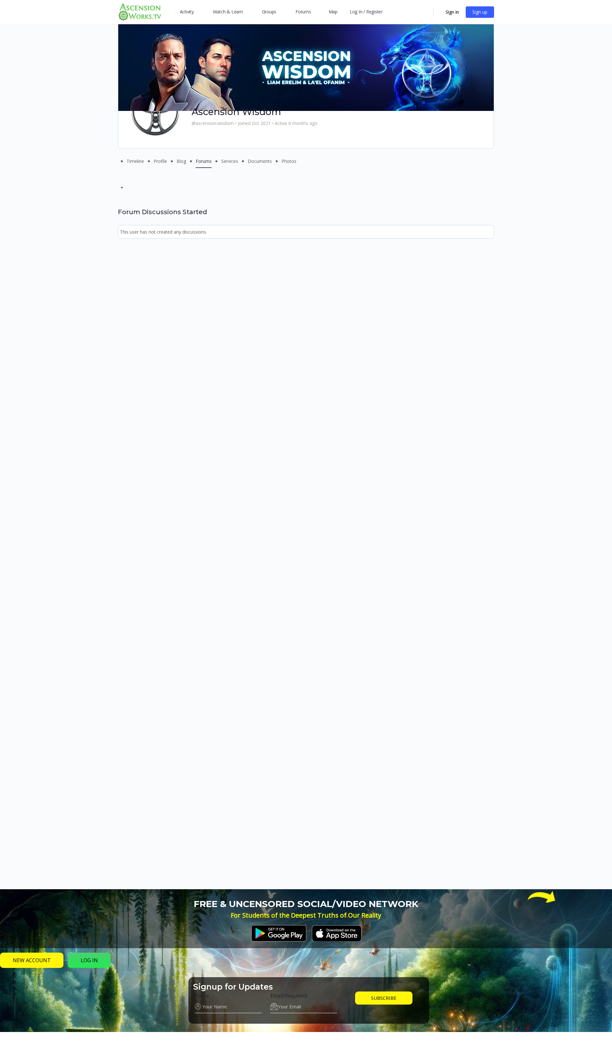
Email (289, 995)
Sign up (479, 12)
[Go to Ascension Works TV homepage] (139, 11)
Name (202, 995)
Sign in (452, 12)
